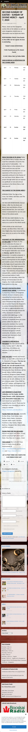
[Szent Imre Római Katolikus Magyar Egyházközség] (14, 7)
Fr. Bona (4, 23)
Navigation (6, 1)
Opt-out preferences (13, 730)
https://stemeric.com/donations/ (12, 410)
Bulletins (15, 23)
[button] (26, 714)
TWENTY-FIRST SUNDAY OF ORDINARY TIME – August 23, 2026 (13, 572)
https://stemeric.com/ (14, 451)
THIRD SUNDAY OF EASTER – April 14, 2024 (17, 481)
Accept (14, 726)
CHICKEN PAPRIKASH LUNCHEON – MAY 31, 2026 (15, 621)
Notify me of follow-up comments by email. (11, 525)
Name (19, 511)
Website (18, 521)
